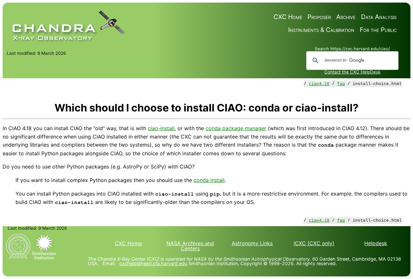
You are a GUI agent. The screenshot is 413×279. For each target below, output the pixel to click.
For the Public (378, 30)
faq (341, 84)
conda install (209, 180)
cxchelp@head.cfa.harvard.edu (153, 263)
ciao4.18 (319, 84)
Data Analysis (379, 17)
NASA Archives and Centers (190, 246)
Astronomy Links (252, 243)
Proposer (319, 17)
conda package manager (236, 128)
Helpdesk (375, 243)
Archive (346, 17)
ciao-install (161, 128)
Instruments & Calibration (321, 30)
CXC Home (288, 17)
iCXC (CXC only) (314, 243)
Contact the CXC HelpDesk (352, 71)
